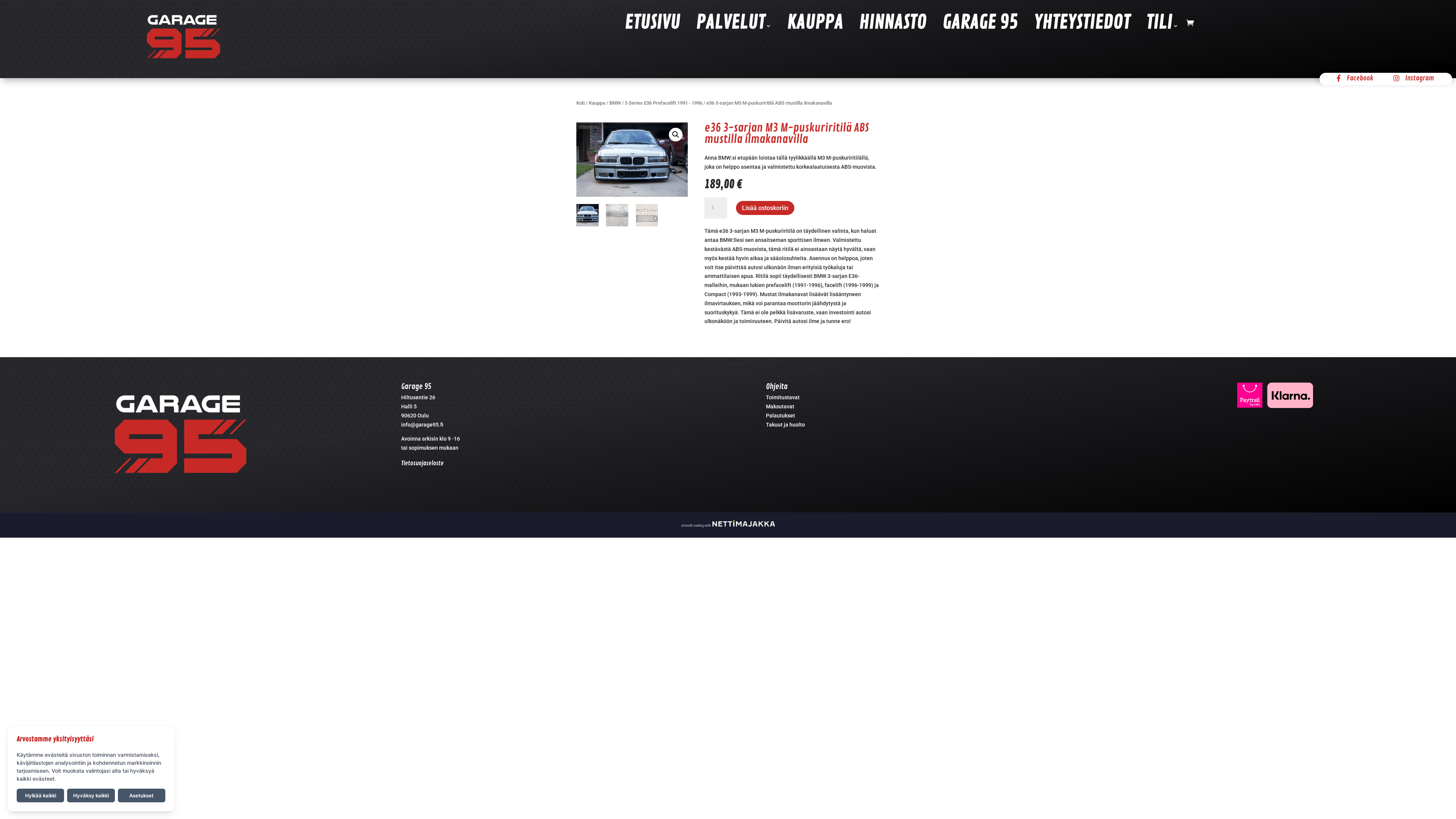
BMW (615, 103)
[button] (675, 134)
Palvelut (730, 24)
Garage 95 (980, 24)
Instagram (1419, 78)
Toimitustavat (783, 397)
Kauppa (815, 24)
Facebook (1360, 78)
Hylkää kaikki (40, 795)
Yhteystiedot (1082, 24)
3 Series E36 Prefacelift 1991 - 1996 (663, 103)
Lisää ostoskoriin (765, 208)
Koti (580, 103)
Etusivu (652, 24)
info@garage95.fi (422, 425)
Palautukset (780, 416)
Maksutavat (780, 406)
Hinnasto (893, 24)
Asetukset (141, 795)
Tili (1159, 24)
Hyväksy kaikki (91, 795)
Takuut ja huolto (785, 425)
